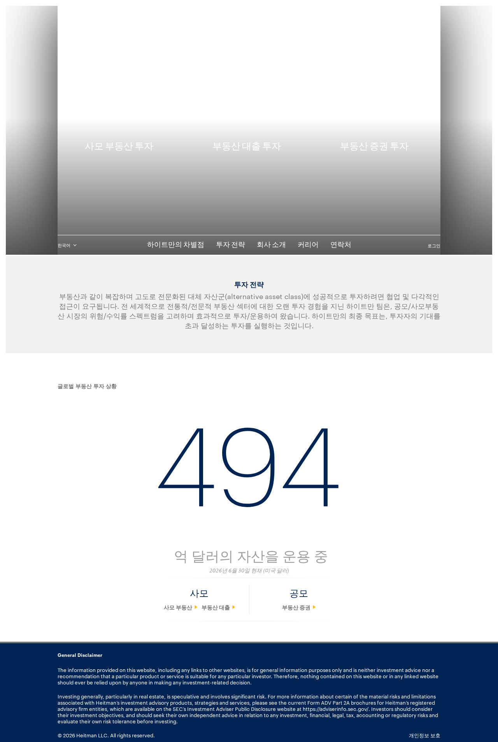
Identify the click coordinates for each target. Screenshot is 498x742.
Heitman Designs (249, 27)
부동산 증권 (296, 607)
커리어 (308, 245)
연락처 (340, 245)
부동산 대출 (216, 607)
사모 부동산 (178, 607)
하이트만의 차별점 (175, 245)
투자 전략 (230, 245)
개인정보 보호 (424, 735)
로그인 (434, 245)
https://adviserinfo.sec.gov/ (335, 708)
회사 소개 (271, 245)
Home (65, 54)
